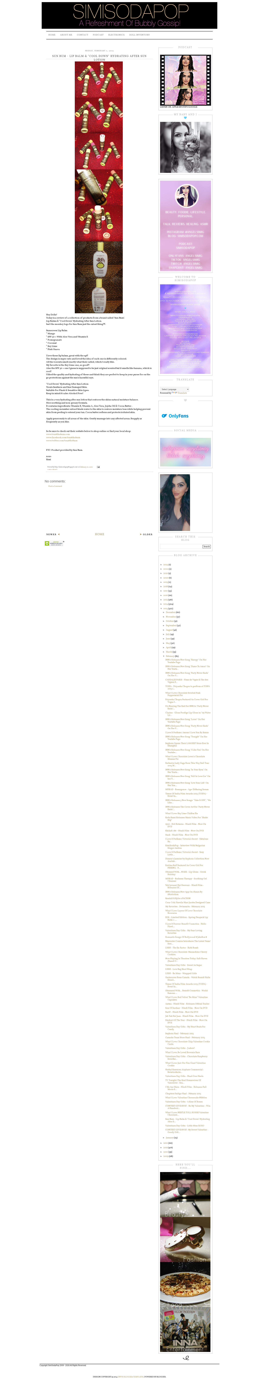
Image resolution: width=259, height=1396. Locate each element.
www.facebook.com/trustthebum (63, 437)
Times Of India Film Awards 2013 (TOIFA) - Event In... (186, 795)
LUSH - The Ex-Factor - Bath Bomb (181, 947)
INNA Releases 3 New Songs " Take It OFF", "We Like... (188, 801)
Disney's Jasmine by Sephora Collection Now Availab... (187, 860)
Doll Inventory (139, 35)
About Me (66, 35)
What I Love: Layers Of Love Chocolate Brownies (183, 912)
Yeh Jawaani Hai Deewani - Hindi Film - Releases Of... (184, 886)
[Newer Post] (53, 534)
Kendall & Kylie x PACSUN (178, 898)
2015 (165, 599)
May (168, 643)
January (170, 1137)
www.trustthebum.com (58, 434)
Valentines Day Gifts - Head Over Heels (184, 1076)
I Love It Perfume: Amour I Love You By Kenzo (187, 732)
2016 (165, 595)
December (171, 612)
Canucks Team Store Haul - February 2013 (185, 1037)
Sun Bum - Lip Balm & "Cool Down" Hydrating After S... (187, 1120)
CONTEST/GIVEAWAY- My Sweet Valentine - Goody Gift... (186, 1131)
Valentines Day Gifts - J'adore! (180, 1048)
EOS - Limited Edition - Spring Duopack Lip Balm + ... (186, 918)
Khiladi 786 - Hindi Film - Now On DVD (184, 830)
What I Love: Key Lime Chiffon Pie (181, 813)
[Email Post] (98, 467)
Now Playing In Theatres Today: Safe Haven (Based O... (186, 960)
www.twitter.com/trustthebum (61, 440)
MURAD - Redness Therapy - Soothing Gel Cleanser (186, 880)
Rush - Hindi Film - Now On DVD (181, 835)
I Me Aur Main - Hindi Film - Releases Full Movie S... (186, 1088)
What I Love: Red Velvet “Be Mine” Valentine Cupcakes (186, 998)
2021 (165, 573)
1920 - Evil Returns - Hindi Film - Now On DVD (185, 825)
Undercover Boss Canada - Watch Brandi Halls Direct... (187, 979)
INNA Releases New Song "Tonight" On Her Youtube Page (186, 738)
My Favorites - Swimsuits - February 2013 (185, 906)
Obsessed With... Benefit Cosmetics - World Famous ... (186, 992)
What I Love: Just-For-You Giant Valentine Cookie (185, 1064)
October (170, 621)
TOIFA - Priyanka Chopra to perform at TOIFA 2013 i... (187, 687)
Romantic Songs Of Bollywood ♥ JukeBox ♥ (186, 937)
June (168, 638)
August (169, 630)
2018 (165, 586)
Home (51, 35)
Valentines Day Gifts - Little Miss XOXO (184, 1125)
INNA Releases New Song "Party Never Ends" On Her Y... (187, 674)
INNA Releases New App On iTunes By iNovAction (183, 893)
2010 (165, 1152)
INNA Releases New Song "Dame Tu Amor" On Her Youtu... (187, 667)
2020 (166, 578)
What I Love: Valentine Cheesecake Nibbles (186, 1097)
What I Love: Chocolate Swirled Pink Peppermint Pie (182, 694)
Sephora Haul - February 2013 (179, 1033)
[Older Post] (146, 534)
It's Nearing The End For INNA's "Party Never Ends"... (187, 707)
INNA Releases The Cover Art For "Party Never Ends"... (187, 808)
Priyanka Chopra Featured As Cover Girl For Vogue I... (186, 701)
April (168, 647)
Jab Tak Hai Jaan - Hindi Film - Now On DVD (186, 1016)
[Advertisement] (99, 510)
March (169, 652)
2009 (166, 1156)
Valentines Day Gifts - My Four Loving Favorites (183, 932)
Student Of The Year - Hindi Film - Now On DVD (186, 1021)
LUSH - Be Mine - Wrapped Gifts (181, 973)
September (171, 625)
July (168, 634)
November (171, 616)
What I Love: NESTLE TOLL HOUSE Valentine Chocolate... (187, 1114)
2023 (166, 564)
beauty (55, 470)
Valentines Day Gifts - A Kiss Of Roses (184, 1101)
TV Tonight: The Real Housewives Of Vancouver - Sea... (183, 1081)
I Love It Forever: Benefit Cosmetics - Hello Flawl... (185, 925)
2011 (165, 1147)
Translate (182, 393)
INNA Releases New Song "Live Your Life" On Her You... (187, 784)
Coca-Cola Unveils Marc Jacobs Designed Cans (187, 902)
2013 (165, 608)
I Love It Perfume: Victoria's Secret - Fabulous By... (186, 840)
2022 (166, 569)
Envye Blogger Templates (131, 1377)
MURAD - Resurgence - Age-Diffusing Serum (187, 789)
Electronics (116, 35)
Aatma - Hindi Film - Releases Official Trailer (187, 1004)
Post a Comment (55, 486)
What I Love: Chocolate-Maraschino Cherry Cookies (186, 953)
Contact (82, 35)
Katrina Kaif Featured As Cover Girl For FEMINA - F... (184, 866)
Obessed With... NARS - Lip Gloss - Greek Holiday (185, 873)
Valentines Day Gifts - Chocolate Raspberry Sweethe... (186, 1058)
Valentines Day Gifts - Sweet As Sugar (183, 965)
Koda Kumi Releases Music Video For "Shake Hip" (186, 819)
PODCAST (98, 35)
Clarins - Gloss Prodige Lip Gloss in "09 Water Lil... (188, 714)
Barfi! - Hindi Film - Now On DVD (181, 1012)
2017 (165, 591)
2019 (165, 582)
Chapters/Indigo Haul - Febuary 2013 (183, 1093)
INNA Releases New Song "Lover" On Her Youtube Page (185, 720)
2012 (165, 1143)
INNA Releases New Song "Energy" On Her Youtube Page (185, 661)
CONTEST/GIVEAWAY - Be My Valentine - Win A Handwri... (187, 1107)
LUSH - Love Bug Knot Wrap (178, 969)
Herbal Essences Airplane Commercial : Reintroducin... (184, 1071)
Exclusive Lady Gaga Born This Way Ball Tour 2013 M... (187, 764)
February (170, 656)
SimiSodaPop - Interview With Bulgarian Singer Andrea (185, 847)
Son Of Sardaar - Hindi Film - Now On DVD (186, 1008)
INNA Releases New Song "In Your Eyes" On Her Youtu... (186, 771)
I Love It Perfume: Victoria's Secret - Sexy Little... (184, 853)
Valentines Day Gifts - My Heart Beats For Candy (185, 1028)
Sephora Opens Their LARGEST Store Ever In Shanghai (187, 744)
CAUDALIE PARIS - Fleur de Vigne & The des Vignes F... (186, 681)
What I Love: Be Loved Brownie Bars (182, 1052)
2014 (165, 604)
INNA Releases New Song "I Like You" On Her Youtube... (187, 751)
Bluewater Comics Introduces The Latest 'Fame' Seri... (188, 942)
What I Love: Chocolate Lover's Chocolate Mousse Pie (185, 758)
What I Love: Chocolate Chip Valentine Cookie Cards (187, 1043)
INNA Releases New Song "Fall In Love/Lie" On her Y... (187, 777)
